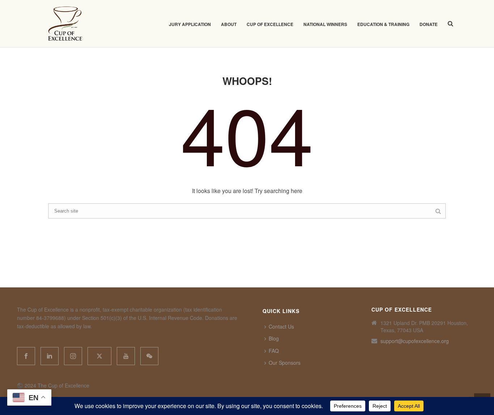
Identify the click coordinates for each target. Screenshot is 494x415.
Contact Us (281, 326)
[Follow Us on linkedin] (50, 356)
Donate (429, 24)
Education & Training (383, 24)
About (229, 24)
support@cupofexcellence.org (414, 341)
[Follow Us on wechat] (149, 356)
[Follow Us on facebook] (26, 356)
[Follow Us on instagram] (73, 356)
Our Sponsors (285, 362)
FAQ (274, 350)
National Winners (325, 24)
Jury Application (190, 24)
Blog (274, 338)
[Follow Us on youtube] (126, 356)
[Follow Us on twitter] (99, 356)
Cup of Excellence (270, 24)
